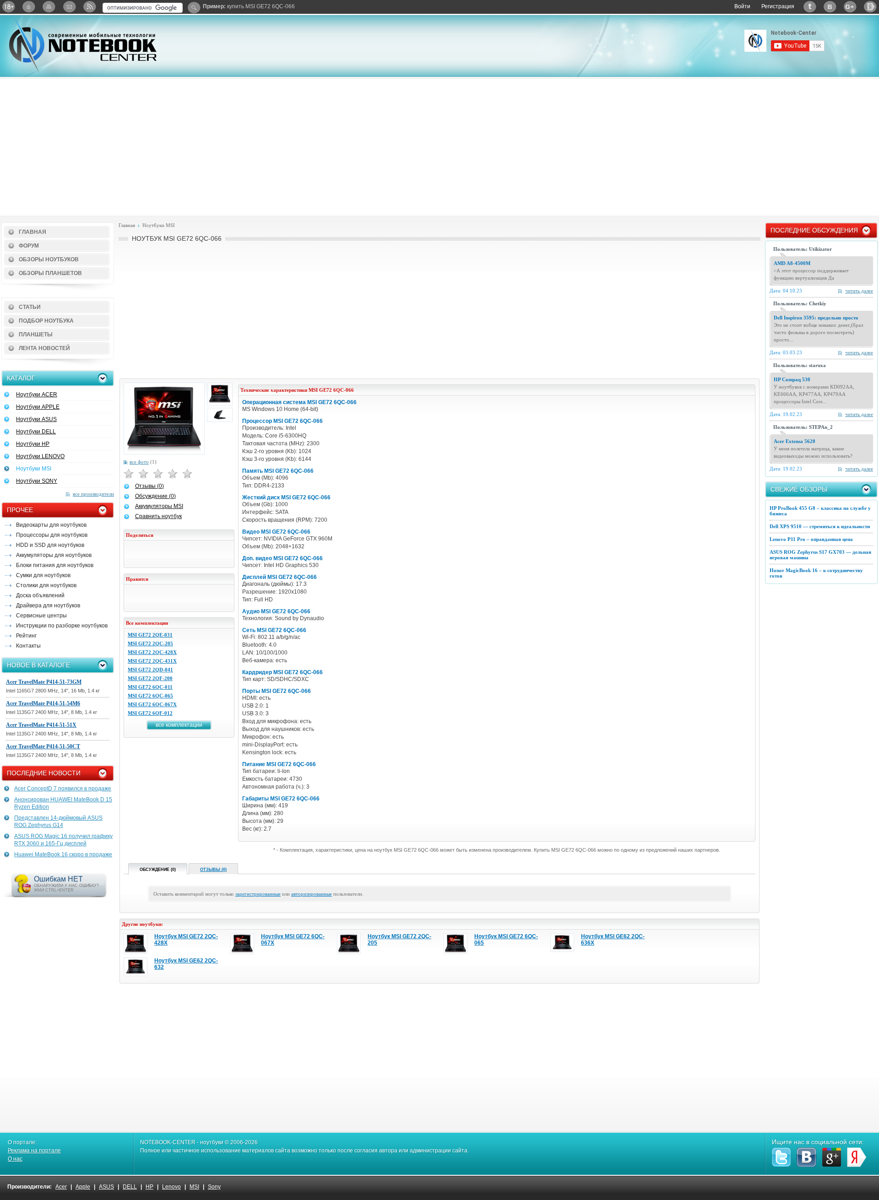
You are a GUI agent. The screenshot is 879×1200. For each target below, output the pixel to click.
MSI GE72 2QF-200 (150, 678)
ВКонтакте (830, 6)
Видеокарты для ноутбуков (51, 525)
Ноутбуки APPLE (38, 407)
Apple (83, 1187)
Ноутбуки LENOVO (40, 456)
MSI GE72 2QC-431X (152, 661)
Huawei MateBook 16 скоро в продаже (63, 854)
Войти (742, 6)
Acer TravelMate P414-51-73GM (43, 682)
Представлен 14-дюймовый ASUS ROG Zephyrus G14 (58, 821)
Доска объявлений (40, 595)
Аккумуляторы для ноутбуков (54, 555)
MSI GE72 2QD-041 (150, 669)
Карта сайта (49, 6)
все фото (139, 462)
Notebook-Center (83, 45)
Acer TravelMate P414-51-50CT (43, 746)
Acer (61, 1187)
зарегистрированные (258, 894)
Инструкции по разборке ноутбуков (62, 625)
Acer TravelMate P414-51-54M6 (43, 703)
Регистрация (777, 6)
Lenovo (171, 1187)
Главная (32, 232)
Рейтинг (26, 635)
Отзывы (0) (149, 486)
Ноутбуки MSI (33, 468)
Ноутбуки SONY (36, 481)
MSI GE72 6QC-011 (150, 687)
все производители (93, 494)
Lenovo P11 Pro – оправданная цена (811, 539)
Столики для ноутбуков (46, 585)
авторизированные (311, 894)
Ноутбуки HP (32, 444)
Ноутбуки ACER (36, 394)
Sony (214, 1187)
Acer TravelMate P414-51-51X (41, 725)
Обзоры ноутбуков (49, 259)
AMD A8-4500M (792, 263)
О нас (15, 1159)
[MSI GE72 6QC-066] (164, 418)
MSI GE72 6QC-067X (152, 704)
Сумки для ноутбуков (43, 575)
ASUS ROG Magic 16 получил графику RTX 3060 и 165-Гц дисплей (63, 840)
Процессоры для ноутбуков (51, 535)
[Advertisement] (439, 147)
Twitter (810, 6)
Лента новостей (44, 348)
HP (149, 1187)
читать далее (859, 290)
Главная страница (29, 6)
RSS (89, 6)
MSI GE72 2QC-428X (152, 652)
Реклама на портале (34, 1150)
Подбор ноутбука (46, 321)
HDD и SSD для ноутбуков (50, 545)
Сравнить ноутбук (158, 516)
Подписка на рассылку (69, 6)
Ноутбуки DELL (36, 431)
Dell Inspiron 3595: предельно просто (816, 317)
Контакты (28, 646)
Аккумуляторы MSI (159, 506)
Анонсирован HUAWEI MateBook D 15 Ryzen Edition (63, 803)
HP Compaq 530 (792, 379)
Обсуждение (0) (155, 496)
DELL (130, 1187)
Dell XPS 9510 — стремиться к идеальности (820, 526)
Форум (29, 246)
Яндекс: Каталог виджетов (870, 6)
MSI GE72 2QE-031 (150, 635)
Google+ (850, 6)
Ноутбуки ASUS (36, 419)
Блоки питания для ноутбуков (54, 565)
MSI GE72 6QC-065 (150, 695)
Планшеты (36, 334)
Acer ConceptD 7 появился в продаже (62, 788)
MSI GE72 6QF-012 (150, 713)
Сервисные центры (41, 615)
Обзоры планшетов (50, 273)
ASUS (106, 1187)
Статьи (30, 307)
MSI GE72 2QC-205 (150, 643)
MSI (194, 1187)
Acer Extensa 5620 (794, 441)
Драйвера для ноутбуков (48, 605)
